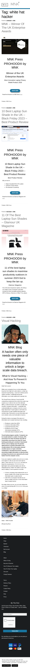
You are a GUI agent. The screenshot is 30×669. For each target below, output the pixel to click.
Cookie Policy (7, 588)
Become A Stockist (8, 563)
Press (5, 596)
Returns (6, 585)
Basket (5, 543)
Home (5, 538)
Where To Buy (7, 560)
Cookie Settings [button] (6, 665)
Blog (5, 552)
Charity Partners (8, 574)
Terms (5, 580)
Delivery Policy (7, 583)
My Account (7, 549)
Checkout (6, 546)
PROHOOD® (16, 462)
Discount (6, 571)
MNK (14, 20)
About (5, 557)
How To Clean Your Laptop (10, 569)
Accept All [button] (15, 665)
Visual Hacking (11, 320)
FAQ (5, 594)
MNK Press (8, 101)
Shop (5, 541)
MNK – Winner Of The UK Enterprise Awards (13, 27)
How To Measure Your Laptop (11, 566)
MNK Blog (8, 530)
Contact (5, 591)
